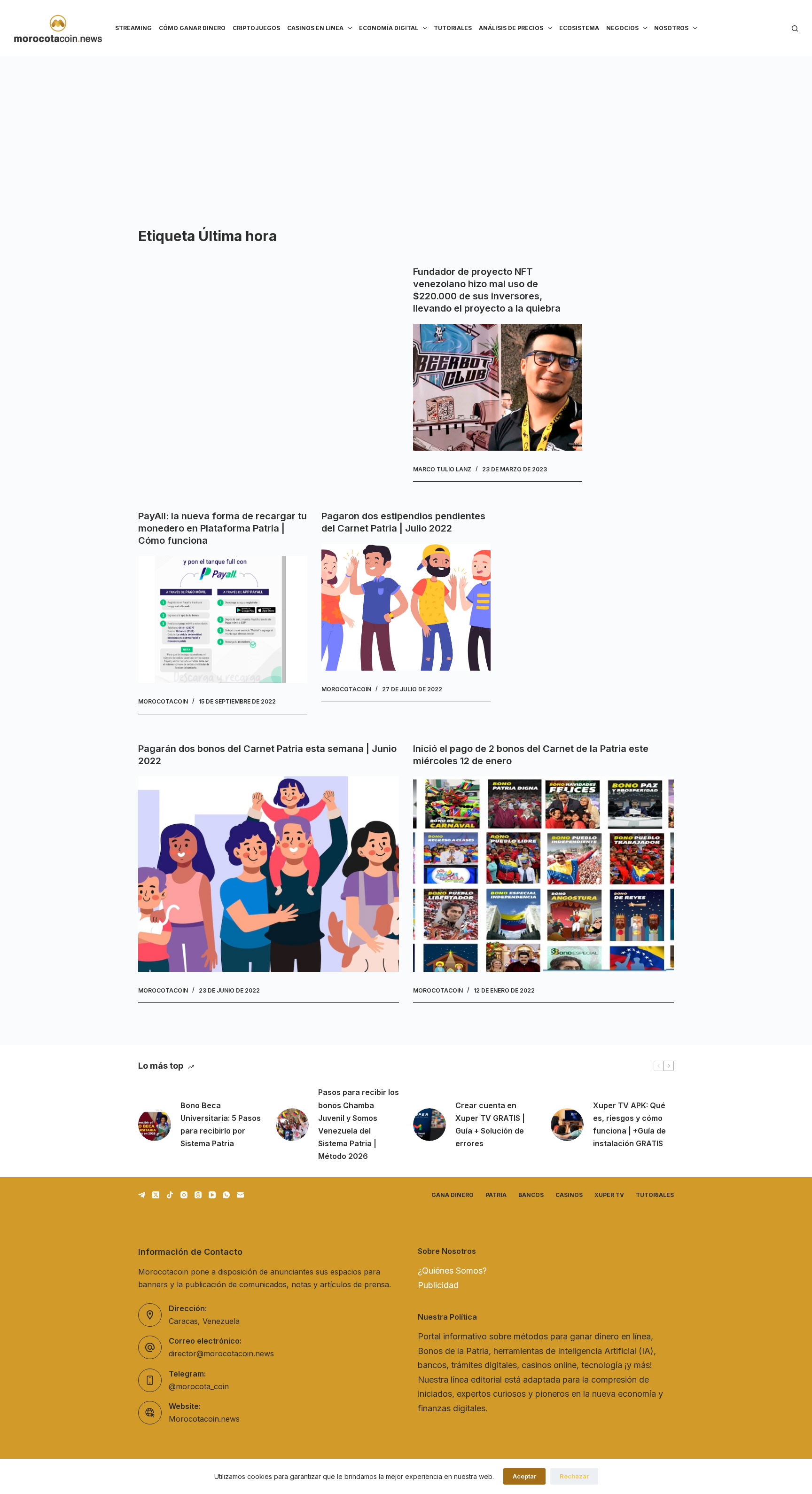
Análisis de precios (511, 27)
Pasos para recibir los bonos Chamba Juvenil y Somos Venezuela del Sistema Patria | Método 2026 (358, 1124)
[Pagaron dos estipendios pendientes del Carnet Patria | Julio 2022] (406, 607)
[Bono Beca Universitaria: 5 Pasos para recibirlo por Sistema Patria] (154, 1124)
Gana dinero (452, 1194)
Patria (496, 1194)
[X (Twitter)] (155, 1194)
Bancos (531, 1194)
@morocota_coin (199, 1386)
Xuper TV (609, 1194)
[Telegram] (141, 1194)
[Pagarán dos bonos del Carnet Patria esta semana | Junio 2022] (268, 874)
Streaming (133, 27)
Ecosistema (579, 27)
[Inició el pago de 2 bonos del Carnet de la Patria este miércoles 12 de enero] (543, 874)
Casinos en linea (315, 27)
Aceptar (524, 1476)
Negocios (622, 27)
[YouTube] (212, 1194)
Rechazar (574, 1476)
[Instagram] (183, 1194)
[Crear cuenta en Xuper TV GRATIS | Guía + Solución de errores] (429, 1124)
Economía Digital (388, 27)
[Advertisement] (406, 127)
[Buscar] (795, 28)
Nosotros (671, 27)
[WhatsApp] (226, 1194)
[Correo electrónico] (240, 1194)
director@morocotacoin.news (221, 1353)
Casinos (569, 1194)
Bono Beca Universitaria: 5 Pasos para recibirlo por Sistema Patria (220, 1125)
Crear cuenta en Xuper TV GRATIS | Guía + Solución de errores (490, 1125)
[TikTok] (169, 1194)
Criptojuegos (256, 27)
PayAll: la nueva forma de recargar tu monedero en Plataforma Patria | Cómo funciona (222, 528)
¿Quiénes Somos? (452, 1270)
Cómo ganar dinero (192, 27)
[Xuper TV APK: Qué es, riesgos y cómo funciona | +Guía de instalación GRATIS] (567, 1124)
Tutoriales (453, 27)
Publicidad (438, 1285)
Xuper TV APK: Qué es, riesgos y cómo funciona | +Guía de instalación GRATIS (629, 1125)
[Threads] (198, 1194)
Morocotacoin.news (204, 1419)
